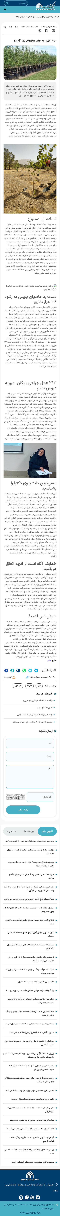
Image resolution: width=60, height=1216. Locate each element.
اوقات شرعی (10, 1184)
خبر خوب (18, 685)
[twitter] (30, 670)
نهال (39, 685)
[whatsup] (24, 670)
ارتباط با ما (37, 1184)
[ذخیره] (46, 30)
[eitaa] (21, 1197)
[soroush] (12, 670)
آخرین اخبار (47, 831)
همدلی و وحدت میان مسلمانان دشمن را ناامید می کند (30, 841)
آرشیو (29, 1184)
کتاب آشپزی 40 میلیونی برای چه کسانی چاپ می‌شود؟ (30, 1128)
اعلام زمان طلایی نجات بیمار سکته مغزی (36, 981)
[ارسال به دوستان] (53, 30)
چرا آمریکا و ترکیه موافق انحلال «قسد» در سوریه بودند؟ (30, 990)
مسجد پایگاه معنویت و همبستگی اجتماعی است (33, 1162)
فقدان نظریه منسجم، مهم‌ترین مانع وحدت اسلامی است (29, 1090)
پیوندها (21, 1184)
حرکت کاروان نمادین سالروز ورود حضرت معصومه (32, 1120)
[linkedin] (18, 670)
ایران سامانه (24, 1212)
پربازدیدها (29, 831)
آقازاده (29, 685)
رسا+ (54, 26)
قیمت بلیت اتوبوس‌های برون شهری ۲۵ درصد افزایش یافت (37, 16)
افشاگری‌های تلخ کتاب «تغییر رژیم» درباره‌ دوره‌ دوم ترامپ (29, 899)
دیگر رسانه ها (46, 26)
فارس (49, 660)
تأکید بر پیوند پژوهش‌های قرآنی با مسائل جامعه (32, 1099)
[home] (30, 1176)
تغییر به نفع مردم (44, 707)
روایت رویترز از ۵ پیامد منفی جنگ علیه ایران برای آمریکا (30, 1023)
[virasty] (26, 1197)
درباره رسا (48, 1184)
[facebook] (6, 670)
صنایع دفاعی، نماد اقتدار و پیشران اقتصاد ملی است (31, 1032)
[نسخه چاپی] (39, 30)
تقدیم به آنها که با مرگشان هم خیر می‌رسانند (32, 722)
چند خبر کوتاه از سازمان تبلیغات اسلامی (34, 714)
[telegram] (36, 670)
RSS (56, 1190)
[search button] (7, 3)
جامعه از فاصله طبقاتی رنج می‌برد (37, 700)
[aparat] (32, 1197)
